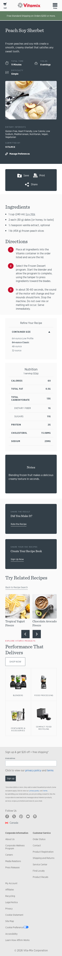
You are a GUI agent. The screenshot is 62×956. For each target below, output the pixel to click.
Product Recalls (40, 877)
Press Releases (12, 867)
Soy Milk (30, 214)
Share (34, 184)
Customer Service (42, 832)
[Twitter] (14, 816)
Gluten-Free (11, 131)
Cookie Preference (14, 927)
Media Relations (13, 861)
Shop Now (15, 661)
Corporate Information (16, 832)
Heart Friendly (25, 131)
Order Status (39, 839)
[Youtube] (28, 816)
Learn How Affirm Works (17, 940)
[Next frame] (36, 634)
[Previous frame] (25, 634)
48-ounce (17, 346)
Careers (9, 854)
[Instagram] (35, 816)
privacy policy (33, 770)
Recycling (10, 896)
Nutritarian (35, 134)
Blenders (18, 695)
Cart (5, 8)
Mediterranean (21, 134)
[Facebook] (7, 816)
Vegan (44, 134)
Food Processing (43, 695)
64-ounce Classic (20, 342)
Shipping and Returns (43, 858)
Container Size (21, 332)
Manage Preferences (19, 153)
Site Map (9, 921)
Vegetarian (10, 137)
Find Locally (39, 870)
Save (26, 175)
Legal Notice (11, 902)
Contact (37, 845)
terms (50, 770)
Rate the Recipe (18, 524)
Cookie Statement (14, 914)
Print (42, 175)
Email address (10, 758)
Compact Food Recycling (44, 728)
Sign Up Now (17, 559)
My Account (11, 883)
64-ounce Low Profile (22, 338)
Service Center (40, 864)
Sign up (10, 778)
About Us (10, 839)
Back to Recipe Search (16, 587)
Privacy (9, 908)
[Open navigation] (55, 4)
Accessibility (11, 933)
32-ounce (16, 350)
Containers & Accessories (18, 729)
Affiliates (9, 889)
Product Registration (43, 851)
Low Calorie (39, 131)
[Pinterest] (21, 816)
